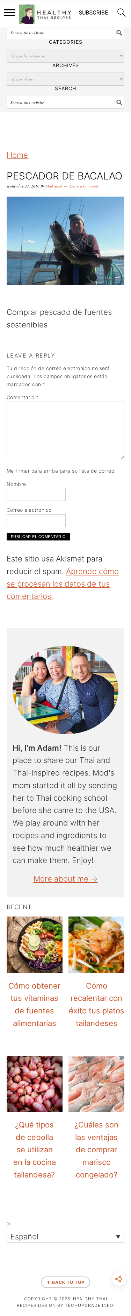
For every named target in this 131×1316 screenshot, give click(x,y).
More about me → (66, 878)
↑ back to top (65, 1282)
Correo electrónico (29, 510)
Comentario (23, 397)
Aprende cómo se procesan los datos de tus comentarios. (63, 584)
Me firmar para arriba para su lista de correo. (61, 471)
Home (17, 155)
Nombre (16, 484)
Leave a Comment (84, 186)
